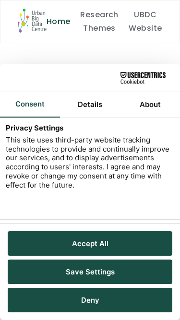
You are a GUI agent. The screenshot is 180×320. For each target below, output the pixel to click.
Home (59, 21)
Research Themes (99, 21)
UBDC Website (145, 21)
